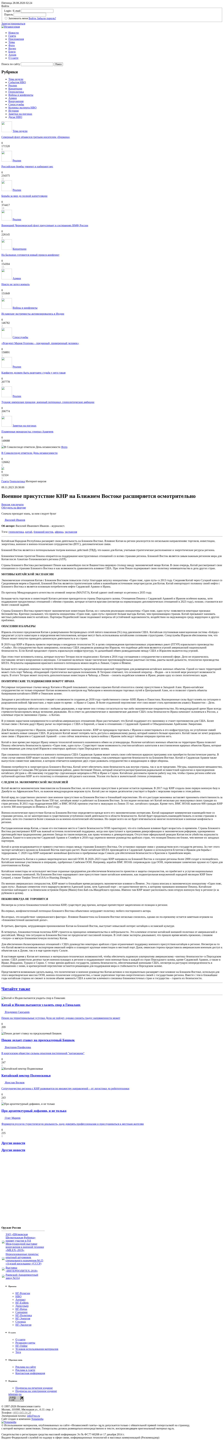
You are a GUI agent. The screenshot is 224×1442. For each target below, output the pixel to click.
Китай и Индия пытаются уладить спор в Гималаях (40, 1005)
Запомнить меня (18, 18)
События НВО (17, 82)
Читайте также (15, 989)
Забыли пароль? (46, 18)
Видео (12, 48)
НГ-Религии (22, 1293)
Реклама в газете (25, 1370)
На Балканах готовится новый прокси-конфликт (30, 254)
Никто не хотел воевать (15, 284)
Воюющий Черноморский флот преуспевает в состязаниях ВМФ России (44, 225)
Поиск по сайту (10, 64)
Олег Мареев (12, 1117)
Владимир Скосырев (17, 1012)
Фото (11, 45)
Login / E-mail (12, 10)
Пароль (8, 14)
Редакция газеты (25, 1342)
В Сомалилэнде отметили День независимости (29, 452)
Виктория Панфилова (17, 1047)
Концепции (15, 88)
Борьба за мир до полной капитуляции (24, 195)
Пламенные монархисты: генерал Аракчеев (27, 431)
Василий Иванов (14, 519)
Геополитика (16, 91)
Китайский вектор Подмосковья (26, 1075)
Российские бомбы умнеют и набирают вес (27, 166)
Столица (20, 1321)
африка (59, 531)
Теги (18, 1352)
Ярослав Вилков (14, 1082)
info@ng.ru (33, 1415)
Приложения (16, 39)
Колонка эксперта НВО (22, 107)
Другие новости (13, 1143)
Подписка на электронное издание (36, 1391)
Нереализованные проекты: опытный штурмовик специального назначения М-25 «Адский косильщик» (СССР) (24, 1259)
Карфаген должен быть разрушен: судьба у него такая (33, 372)
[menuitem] (115, 32)
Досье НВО (15, 117)
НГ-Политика (23, 1315)
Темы (11, 42)
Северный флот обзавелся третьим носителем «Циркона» (35, 137)
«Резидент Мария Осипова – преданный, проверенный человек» (40, 343)
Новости (13, 32)
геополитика (16, 531)
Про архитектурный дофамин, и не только (33, 1111)
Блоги (12, 51)
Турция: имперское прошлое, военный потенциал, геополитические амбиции (47, 402)
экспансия (71, 531)
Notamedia (37, 1418)
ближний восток (43, 531)
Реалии (12, 85)
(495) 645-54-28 (22, 1412)
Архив (12, 54)
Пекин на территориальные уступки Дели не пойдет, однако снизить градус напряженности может (60, 1018)
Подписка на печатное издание (34, 1387)
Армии (12, 98)
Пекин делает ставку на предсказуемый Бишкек (38, 1040)
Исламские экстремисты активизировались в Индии (32, 313)
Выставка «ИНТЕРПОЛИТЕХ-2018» (22, 1269)
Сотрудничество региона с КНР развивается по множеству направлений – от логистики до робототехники (65, 1088)
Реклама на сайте (25, 1366)
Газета (12, 35)
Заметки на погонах (20, 113)
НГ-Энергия (22, 1318)
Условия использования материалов (36, 1349)
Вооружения (15, 101)
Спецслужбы (16, 104)
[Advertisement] (22, 1190)
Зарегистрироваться (13, 23)
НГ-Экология (23, 1324)
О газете (13, 57)
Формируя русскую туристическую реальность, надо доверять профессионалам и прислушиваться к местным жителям (72, 1123)
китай (28, 531)
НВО (18, 1296)
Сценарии (21, 1312)
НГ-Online (21, 1345)
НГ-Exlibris (22, 1302)
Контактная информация (30, 1373)
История (13, 110)
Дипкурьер (22, 1305)
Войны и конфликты (20, 94)
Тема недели (15, 79)
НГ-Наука (21, 1309)
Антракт (20, 1299)
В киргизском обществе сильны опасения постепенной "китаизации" (43, 1053)
